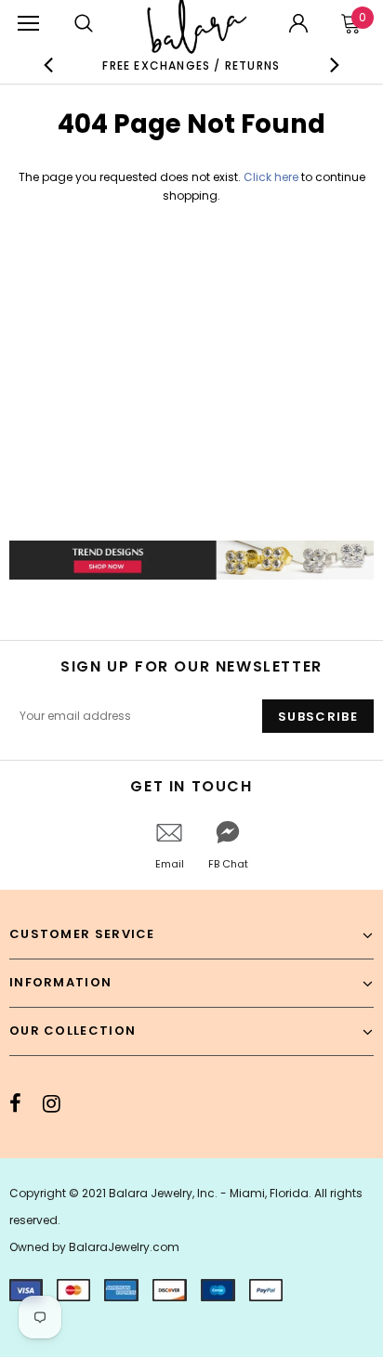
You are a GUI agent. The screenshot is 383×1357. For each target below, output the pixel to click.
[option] (191, 65)
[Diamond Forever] (191, 560)
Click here (272, 177)
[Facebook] (15, 1103)
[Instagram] (51, 1103)
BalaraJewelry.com (124, 1247)
